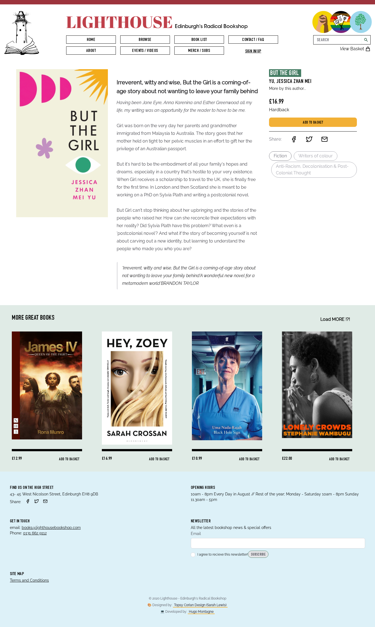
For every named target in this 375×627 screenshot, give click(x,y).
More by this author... (287, 88)
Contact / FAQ (253, 40)
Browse (145, 40)
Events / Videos (145, 51)
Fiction (280, 155)
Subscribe (258, 555)
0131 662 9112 (35, 533)
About (91, 51)
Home (91, 40)
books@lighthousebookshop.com (51, 527)
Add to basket (313, 123)
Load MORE (335, 319)
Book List (199, 40)
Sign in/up (253, 51)
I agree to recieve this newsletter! (222, 554)
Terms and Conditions (29, 580)
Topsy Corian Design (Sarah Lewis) (200, 605)
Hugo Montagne (201, 612)
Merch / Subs (199, 51)
